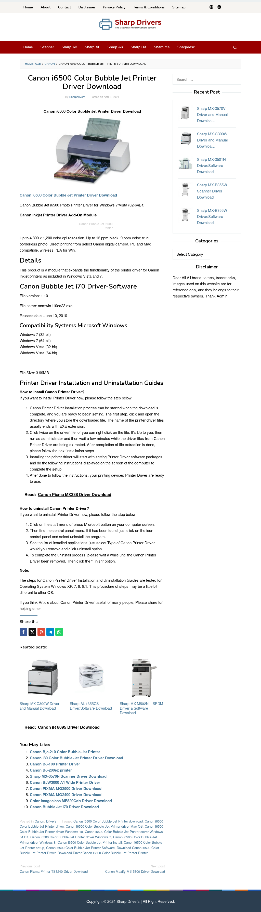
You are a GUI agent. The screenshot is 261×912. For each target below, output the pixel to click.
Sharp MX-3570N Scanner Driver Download (68, 776)
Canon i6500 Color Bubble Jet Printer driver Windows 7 (70, 837)
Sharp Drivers (128, 901)
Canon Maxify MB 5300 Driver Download (135, 869)
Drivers (51, 821)
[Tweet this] (32, 632)
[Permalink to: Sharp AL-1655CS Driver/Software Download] (92, 677)
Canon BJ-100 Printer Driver (55, 764)
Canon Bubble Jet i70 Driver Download (64, 807)
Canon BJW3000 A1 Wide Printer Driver (65, 782)
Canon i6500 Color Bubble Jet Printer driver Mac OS (104, 826)
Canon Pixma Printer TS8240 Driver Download (54, 869)
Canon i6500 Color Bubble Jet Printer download (108, 821)
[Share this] (23, 632)
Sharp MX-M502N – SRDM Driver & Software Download (141, 708)
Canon (39, 821)
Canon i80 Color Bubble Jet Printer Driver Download (76, 758)
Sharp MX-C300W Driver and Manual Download (39, 706)
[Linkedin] (219, 7)
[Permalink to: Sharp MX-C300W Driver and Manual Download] (42, 677)
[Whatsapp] (59, 632)
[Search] (235, 47)
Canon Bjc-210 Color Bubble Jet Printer (65, 751)
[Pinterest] (211, 7)
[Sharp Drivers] (130, 23)
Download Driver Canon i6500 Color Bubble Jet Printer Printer (103, 852)
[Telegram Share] (50, 632)
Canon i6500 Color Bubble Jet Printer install (90, 842)
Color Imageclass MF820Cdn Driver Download (71, 800)
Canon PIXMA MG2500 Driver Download (65, 788)
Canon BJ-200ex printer (51, 770)
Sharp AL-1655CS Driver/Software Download (91, 706)
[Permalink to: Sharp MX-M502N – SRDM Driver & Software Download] (142, 677)
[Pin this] (41, 632)
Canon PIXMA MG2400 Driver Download (65, 794)
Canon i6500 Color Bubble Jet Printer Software (80, 847)
